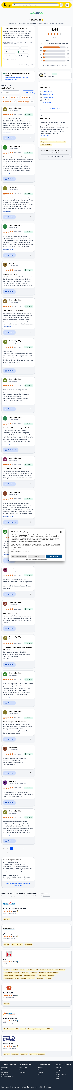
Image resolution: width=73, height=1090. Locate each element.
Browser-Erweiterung (7, 1076)
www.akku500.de (48, 94)
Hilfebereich (23, 1070)
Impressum (5, 1087)
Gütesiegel (4, 1067)
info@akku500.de (48, 97)
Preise (57, 1072)
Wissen (58, 1076)
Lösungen (58, 1070)
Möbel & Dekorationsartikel (11, 978)
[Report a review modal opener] (30, 138)
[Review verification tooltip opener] (42, 20)
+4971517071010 (48, 91)
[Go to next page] (7, 852)
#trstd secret (5, 1074)
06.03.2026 (17, 679)
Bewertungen (5, 1072)
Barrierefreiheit (32, 1087)
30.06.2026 (17, 152)
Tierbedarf (48, 978)
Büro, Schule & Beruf (17, 944)
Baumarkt (43, 139)
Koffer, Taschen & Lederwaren (46, 975)
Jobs (39, 1074)
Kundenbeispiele (61, 1074)
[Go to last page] (11, 852)
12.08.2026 (17, 788)
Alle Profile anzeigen (53, 156)
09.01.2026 (17, 499)
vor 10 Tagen (18, 114)
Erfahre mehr (46, 896)
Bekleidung (15, 969)
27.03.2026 (17, 817)
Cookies (23, 1087)
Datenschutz (14, 1087)
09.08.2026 (17, 270)
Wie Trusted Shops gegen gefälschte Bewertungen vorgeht (16, 78)
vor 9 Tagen (17, 464)
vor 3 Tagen (17, 754)
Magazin (40, 1067)
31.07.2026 (17, 575)
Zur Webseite (53, 108)
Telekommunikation (46, 144)
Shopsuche (22, 1072)
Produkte (58, 1067)
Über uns (40, 1070)
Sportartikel (40, 978)
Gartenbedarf (28, 944)
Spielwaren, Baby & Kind (27, 978)
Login (57, 1078)
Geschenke (34, 972)
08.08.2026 (17, 232)
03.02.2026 (17, 423)
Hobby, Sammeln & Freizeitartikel (13, 975)
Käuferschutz (5, 1070)
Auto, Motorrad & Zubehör (11, 1028)
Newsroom (41, 1072)
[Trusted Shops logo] (7, 5)
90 (3, 852)
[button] (61, 5)
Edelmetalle (15, 1054)
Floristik (22, 969)
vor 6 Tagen (17, 643)
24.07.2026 (17, 306)
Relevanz (29, 92)
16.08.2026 (17, 609)
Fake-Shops (23, 1067)
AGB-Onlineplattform (46, 1087)
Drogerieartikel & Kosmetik (11, 972)
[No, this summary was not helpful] (32, 65)
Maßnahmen (13, 864)
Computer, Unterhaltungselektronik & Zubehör (53, 141)
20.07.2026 (17, 347)
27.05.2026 (17, 193)
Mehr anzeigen (47, 102)
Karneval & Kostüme (29, 975)
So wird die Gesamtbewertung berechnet (55, 65)
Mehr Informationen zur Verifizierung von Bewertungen (18, 884)
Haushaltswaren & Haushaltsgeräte (48, 972)
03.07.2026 (17, 717)
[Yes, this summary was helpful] (29, 65)
